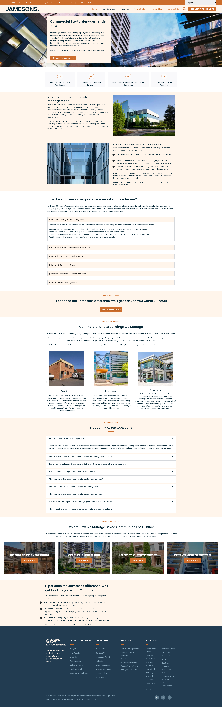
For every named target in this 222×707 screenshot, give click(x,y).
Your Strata (139, 9)
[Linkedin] (163, 697)
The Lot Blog (156, 9)
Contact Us (173, 9)
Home (94, 9)
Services (126, 640)
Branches (151, 640)
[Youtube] (170, 697)
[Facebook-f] (157, 697)
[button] (46, 381)
